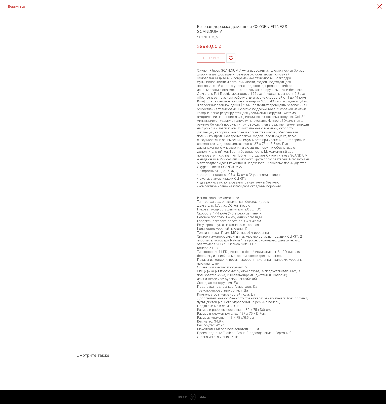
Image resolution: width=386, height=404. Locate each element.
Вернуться (16, 6)
